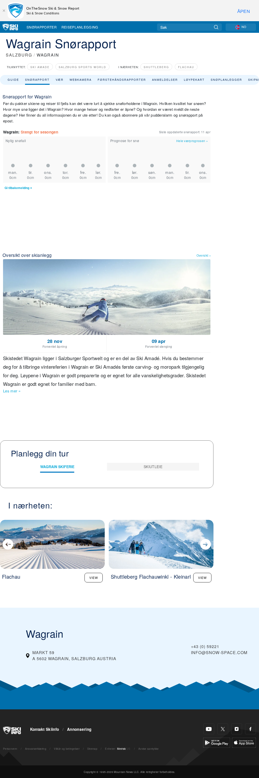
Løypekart (194, 79)
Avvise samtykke (148, 748)
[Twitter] (222, 728)
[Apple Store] (244, 742)
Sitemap (92, 748)
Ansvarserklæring (35, 748)
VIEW (93, 577)
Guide (13, 79)
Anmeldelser (165, 79)
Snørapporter (42, 27)
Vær (59, 79)
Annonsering (79, 729)
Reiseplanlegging (79, 27)
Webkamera (81, 79)
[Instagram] (236, 728)
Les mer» (11, 390)
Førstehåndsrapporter (122, 79)
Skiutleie (153, 466)
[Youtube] (208, 728)
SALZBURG (19, 55)
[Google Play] (216, 742)
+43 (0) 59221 (205, 646)
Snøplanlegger (226, 79)
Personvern (10, 748)
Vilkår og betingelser (66, 748)
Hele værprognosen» (192, 141)
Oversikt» (204, 255)
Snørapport (37, 79)
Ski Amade (40, 67)
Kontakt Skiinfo (44, 729)
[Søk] (216, 27)
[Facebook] (250, 728)
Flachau (186, 67)
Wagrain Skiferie (57, 466)
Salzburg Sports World (82, 67)
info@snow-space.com (219, 652)
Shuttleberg (156, 67)
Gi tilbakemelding (17, 188)
